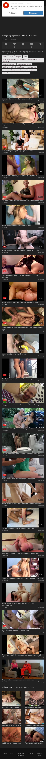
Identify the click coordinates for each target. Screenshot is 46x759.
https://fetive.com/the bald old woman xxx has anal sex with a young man (22, 60)
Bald (25, 57)
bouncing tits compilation (28, 70)
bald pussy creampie (24, 64)
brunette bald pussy (9, 64)
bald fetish (20, 67)
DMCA (11, 753)
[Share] (40, 44)
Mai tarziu (12, 13)
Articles (5, 753)
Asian (5, 57)
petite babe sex (31, 67)
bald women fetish (8, 67)
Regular (18, 57)
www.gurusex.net (26, 687)
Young (11, 57)
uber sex (5, 70)
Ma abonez (33, 13)
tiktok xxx (14, 70)
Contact (31, 753)
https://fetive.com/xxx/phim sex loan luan (16, 73)
